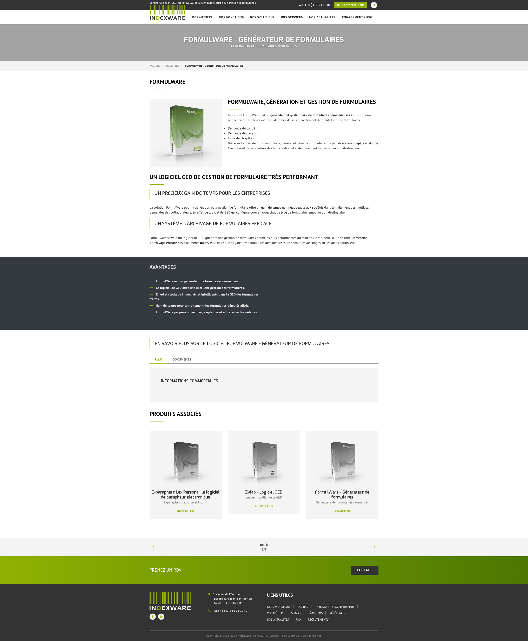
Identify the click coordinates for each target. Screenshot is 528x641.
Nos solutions (262, 17)
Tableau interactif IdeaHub (335, 607)
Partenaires (272, 635)
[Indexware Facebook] (153, 616)
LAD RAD (302, 607)
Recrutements (318, 619)
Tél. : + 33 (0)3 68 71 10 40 (230, 611)
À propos (316, 613)
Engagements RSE (357, 17)
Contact (258, 635)
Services (297, 613)
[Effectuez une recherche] (374, 5)
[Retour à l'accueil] (167, 12)
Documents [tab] (182, 359)
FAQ (298, 619)
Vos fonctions (231, 17)
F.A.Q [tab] (158, 359)
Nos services (292, 17)
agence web (311, 635)
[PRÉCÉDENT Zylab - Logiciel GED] (153, 547)
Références (338, 613)
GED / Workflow (278, 607)
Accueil (155, 66)
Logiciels (173, 66)
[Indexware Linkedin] (161, 616)
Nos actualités (322, 17)
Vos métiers (202, 17)
